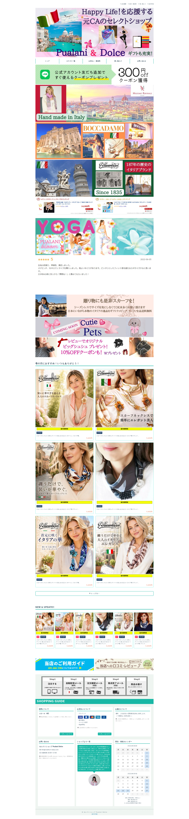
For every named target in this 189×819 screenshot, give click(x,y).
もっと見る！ (95, 593)
